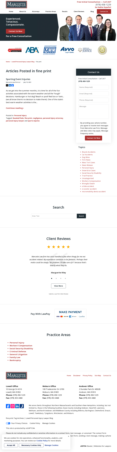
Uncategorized (88, 178)
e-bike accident (88, 186)
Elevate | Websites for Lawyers (95, 446)
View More (58, 286)
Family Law (15, 357)
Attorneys (35, 11)
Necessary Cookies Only (31, 445)
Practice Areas (51, 11)
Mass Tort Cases (88, 162)
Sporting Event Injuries (18, 79)
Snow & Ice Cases (88, 170)
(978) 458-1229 (103, 4)
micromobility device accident (94, 191)
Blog (92, 11)
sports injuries (34, 121)
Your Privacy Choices (19, 423)
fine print (28, 118)
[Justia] (22, 406)
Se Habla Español (103, 7)
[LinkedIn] (17, 406)
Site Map (98, 376)
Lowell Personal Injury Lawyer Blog (23, 62)
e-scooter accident (89, 189)
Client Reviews (79, 11)
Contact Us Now (15, 31)
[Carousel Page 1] (51, 278)
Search (81, 216)
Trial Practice (87, 176)
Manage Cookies (48, 423)
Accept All (11, 445)
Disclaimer (77, 376)
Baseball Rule (18, 118)
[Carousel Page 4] (65, 278)
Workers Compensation (91, 181)
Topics (81, 147)
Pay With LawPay (40, 313)
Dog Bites (86, 157)
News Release (87, 165)
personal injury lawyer (15, 121)
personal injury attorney (53, 118)
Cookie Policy (35, 423)
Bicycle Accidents (88, 152)
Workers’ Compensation (21, 345)
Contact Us (104, 11)
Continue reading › (15, 108)
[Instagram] (13, 406)
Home (11, 11)
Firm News (86, 160)
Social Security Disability (91, 173)
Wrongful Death (88, 183)
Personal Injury (20, 115)
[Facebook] (8, 406)
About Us (22, 11)
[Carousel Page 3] (60, 278)
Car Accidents (87, 154)
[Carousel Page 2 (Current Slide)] (56, 278)
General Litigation (18, 354)
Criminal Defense (18, 351)
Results (64, 11)
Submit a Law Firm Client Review (58, 294)
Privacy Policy (87, 376)
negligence (37, 118)
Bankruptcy (15, 360)
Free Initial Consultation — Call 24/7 (94, 2)
